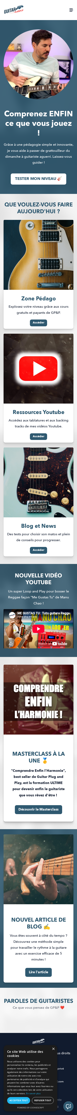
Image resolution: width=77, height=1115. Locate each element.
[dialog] (30, 1078)
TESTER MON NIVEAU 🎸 (38, 179)
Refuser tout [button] (42, 1100)
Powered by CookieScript (30, 1107)
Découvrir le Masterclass (38, 809)
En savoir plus (33, 1093)
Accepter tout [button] (18, 1100)
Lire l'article (38, 972)
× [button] (53, 1049)
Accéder (38, 322)
